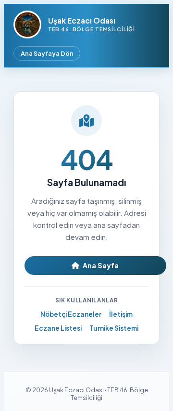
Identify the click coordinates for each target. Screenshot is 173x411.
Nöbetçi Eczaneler (70, 314)
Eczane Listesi (58, 328)
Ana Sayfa (101, 265)
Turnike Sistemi (113, 328)
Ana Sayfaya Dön (47, 53)
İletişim (121, 314)
